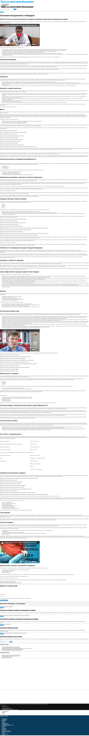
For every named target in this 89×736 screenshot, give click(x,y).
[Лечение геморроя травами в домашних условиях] (6, 606)
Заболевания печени (5, 724)
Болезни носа (4, 719)
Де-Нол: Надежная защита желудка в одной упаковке (11, 647)
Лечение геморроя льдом (9, 628)
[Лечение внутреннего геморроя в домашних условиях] (15, 615)
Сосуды (3, 733)
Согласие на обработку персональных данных (10, 709)
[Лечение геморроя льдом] (5, 624)
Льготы (3, 713)
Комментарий (2, 594)
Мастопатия (4, 728)
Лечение (3, 712)
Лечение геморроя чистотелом (11, 636)
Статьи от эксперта (5, 706)
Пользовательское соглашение (7, 708)
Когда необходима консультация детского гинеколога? (11, 650)
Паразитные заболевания (6, 730)
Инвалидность (4, 725)
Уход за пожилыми (5, 4)
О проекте (3, 705)
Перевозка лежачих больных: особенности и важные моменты (12, 649)
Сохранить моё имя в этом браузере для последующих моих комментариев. (16, 598)
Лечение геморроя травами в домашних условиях (18, 610)
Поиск (15, 9)
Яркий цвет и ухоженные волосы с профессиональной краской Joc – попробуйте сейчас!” (17, 648)
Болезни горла (4, 718)
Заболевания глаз (5, 723)
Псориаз (3, 732)
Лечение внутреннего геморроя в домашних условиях (19, 619)
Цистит (3, 734)
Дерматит (4, 722)
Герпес (3, 721)
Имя (1, 596)
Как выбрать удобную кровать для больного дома (10, 646)
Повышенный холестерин (6, 731)
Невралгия (4, 729)
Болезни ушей (4, 720)
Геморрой (2, 12)
